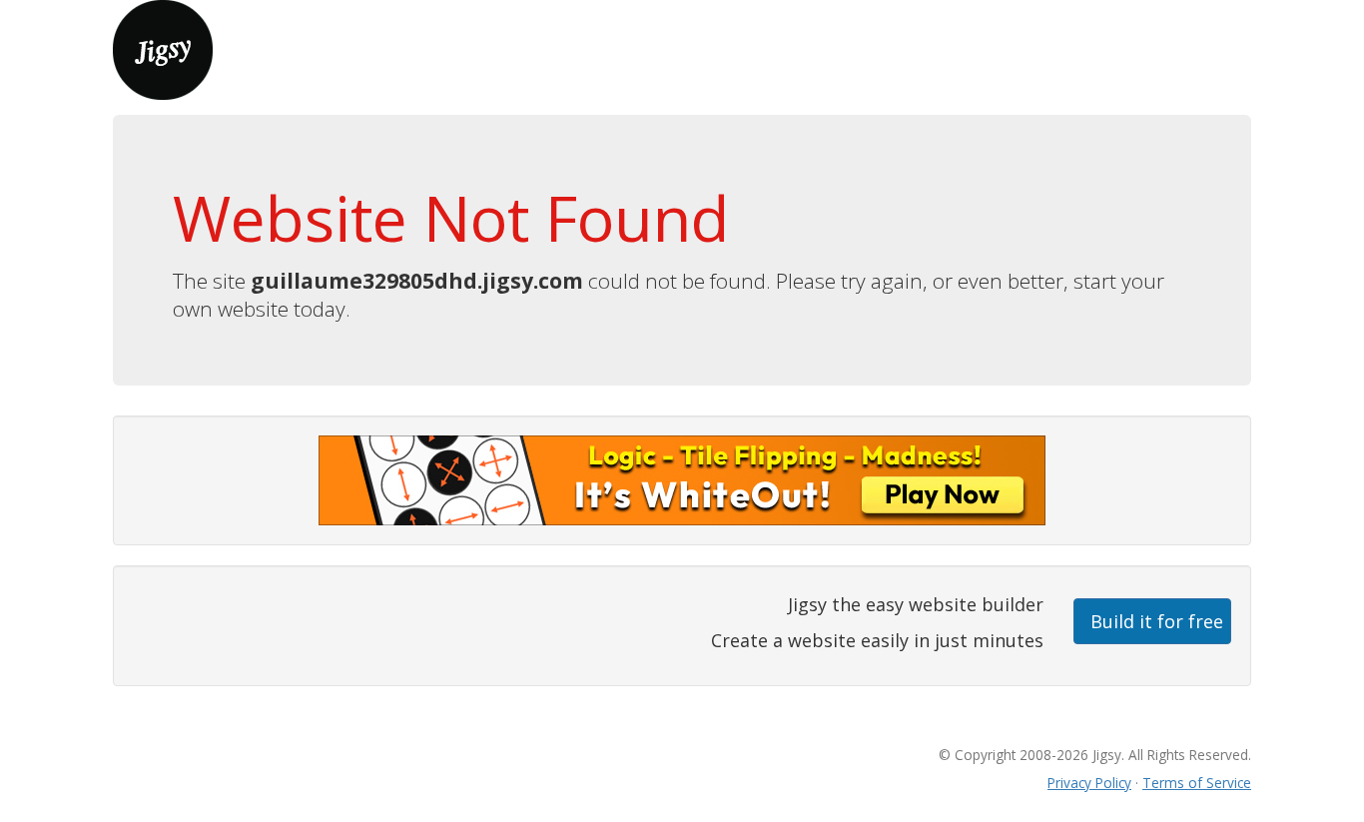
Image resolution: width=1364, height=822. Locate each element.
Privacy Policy (1089, 782)
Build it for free (1156, 621)
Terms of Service (1196, 782)
